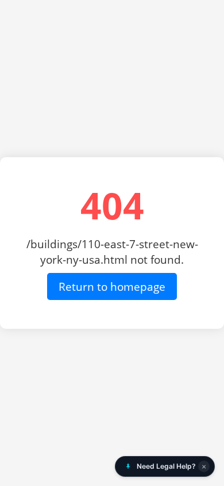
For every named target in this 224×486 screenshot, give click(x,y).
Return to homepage (112, 286)
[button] (165, 466)
